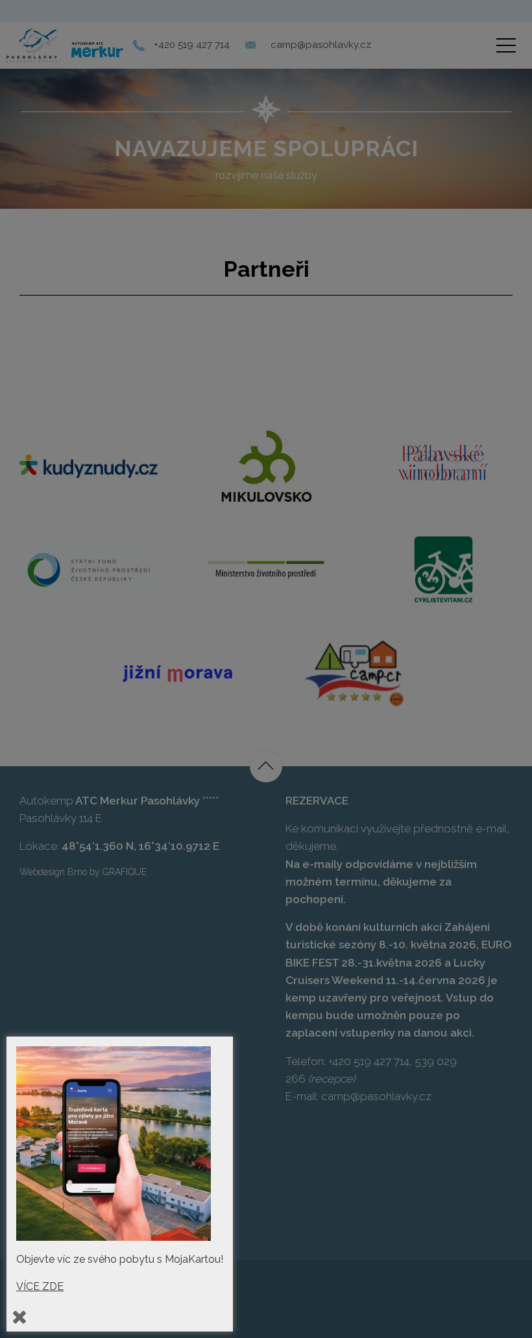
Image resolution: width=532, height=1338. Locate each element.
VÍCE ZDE (40, 1286)
